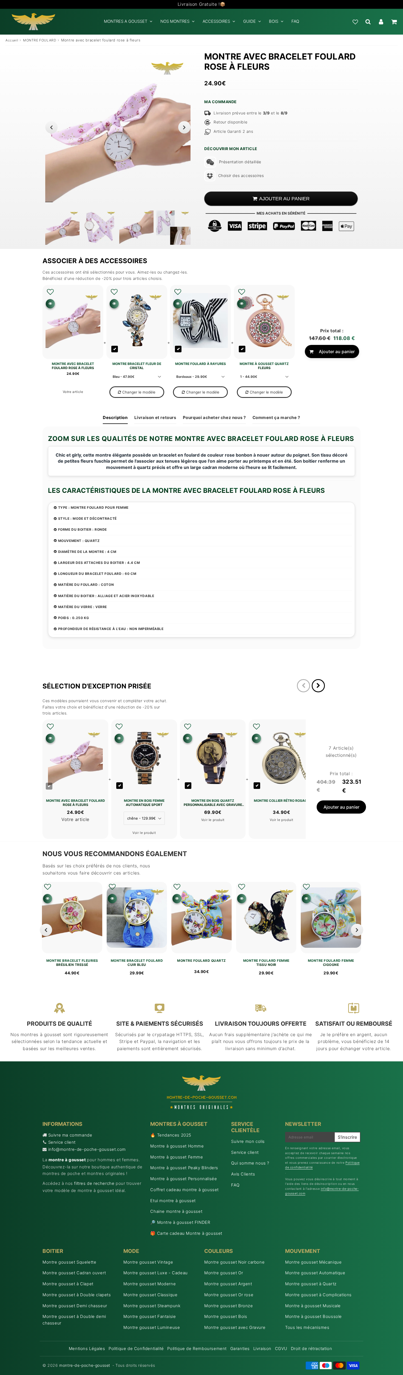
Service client (62, 1142)
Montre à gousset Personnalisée (183, 1178)
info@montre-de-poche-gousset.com (87, 1149)
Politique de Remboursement (197, 1348)
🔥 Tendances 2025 (170, 1135)
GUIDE (249, 21)
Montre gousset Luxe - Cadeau (155, 1272)
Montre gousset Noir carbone (234, 1262)
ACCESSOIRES (216, 21)
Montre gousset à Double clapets (76, 1294)
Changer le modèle (138, 392)
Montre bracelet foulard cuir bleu (137, 962)
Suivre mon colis (248, 1141)
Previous (51, 127)
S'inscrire (347, 1137)
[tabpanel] (62, 227)
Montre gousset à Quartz (311, 1283)
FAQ (295, 21)
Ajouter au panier (337, 351)
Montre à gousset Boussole (313, 1316)
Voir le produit (144, 833)
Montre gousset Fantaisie (149, 1316)
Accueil (11, 40)
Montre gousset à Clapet (67, 1283)
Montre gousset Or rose (228, 1294)
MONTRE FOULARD (39, 40)
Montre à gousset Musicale (313, 1305)
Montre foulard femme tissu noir (266, 962)
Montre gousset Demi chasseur (74, 1305)
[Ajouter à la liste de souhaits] (50, 292)
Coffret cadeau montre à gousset (184, 1189)
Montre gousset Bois (225, 1316)
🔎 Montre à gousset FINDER (180, 1222)
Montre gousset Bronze (228, 1305)
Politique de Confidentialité (136, 1348)
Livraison (262, 1348)
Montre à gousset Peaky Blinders (184, 1167)
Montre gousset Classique (150, 1294)
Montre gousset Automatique (315, 1272)
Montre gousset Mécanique (313, 1262)
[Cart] (394, 21)
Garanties (240, 1348)
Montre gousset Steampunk (151, 1305)
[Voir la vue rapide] (47, 898)
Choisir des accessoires (241, 175)
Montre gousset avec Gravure (234, 1327)
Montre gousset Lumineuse (151, 1327)
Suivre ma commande (70, 1135)
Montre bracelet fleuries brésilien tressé (72, 962)
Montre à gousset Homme (177, 1146)
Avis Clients (243, 1174)
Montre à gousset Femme (176, 1157)
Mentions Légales (87, 1348)
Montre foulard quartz (201, 961)
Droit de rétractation (311, 1348)
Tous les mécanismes (307, 1327)
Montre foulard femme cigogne (331, 962)
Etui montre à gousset (173, 1200)
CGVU (281, 1348)
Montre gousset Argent (228, 1283)
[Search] (368, 21)
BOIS (273, 21)
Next (184, 127)
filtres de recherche (94, 1183)
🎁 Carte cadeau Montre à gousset (186, 1233)
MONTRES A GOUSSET (125, 21)
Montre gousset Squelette (69, 1262)
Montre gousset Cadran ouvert (74, 1272)
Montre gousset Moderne (149, 1283)
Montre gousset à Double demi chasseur (74, 1320)
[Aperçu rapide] (50, 303)
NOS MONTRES (174, 21)
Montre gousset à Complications (318, 1294)
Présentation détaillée (240, 161)
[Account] (381, 21)
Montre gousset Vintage (148, 1262)
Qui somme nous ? (250, 1163)
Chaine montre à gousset (176, 1211)
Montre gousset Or (223, 1272)
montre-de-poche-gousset (84, 1365)
